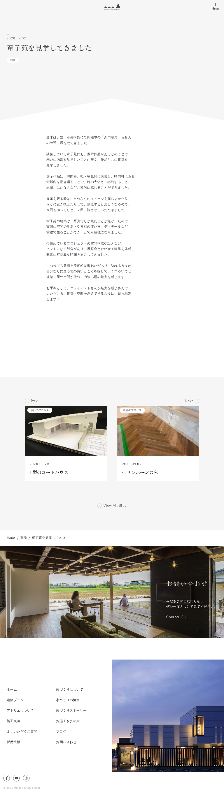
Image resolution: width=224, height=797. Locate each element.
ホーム (12, 689)
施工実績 (13, 721)
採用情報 (13, 742)
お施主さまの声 (68, 721)
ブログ (61, 731)
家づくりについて (69, 689)
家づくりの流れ (68, 700)
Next (189, 401)
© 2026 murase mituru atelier (21, 787)
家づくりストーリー (71, 710)
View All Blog (114, 505)
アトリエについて (20, 710)
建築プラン (15, 700)
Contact (173, 617)
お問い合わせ (66, 742)
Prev (34, 401)
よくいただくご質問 (22, 731)
